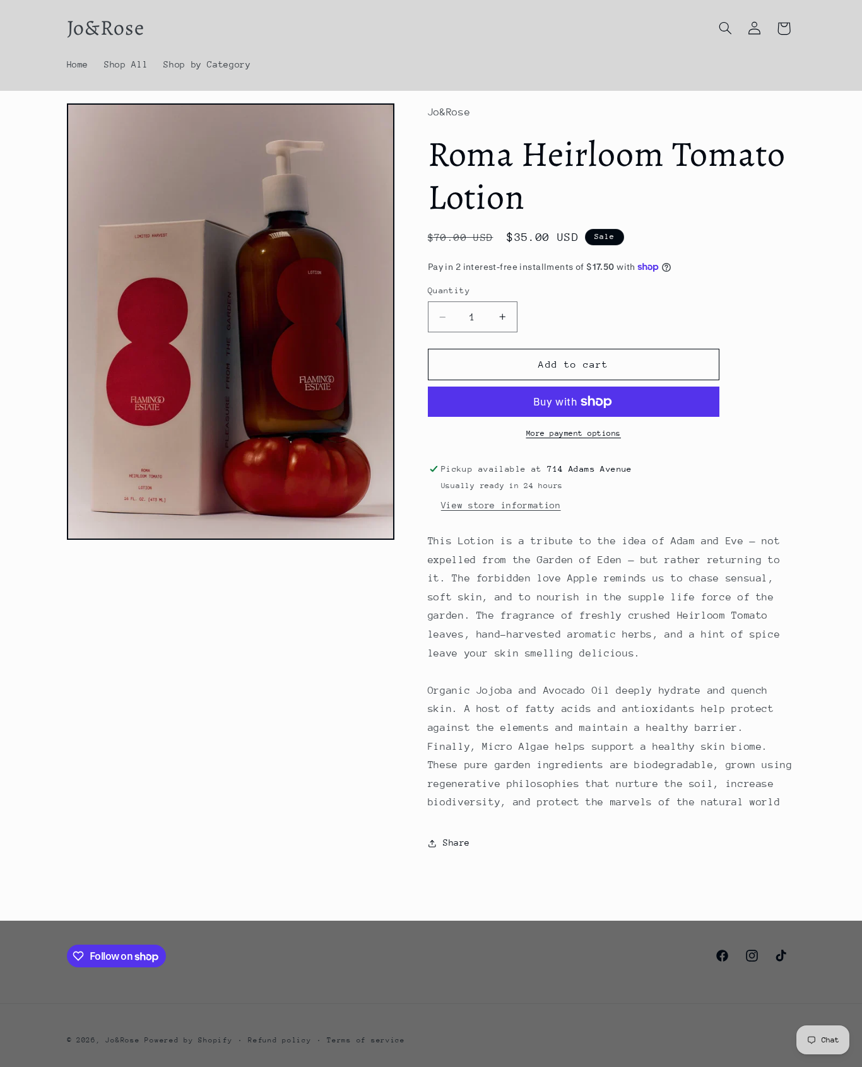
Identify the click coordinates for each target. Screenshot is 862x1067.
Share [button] (456, 842)
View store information (501, 505)
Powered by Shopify (188, 1040)
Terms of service (366, 1040)
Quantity (449, 290)
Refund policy (280, 1040)
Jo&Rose (122, 1040)
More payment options (574, 433)
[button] (725, 28)
